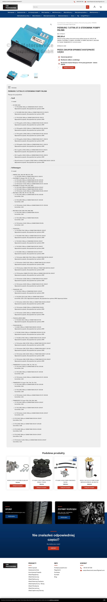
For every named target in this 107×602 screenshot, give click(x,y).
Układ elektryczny (68, 12)
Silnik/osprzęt (11, 12)
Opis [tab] (9, 87)
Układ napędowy (45, 12)
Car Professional (61, 22)
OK (104, 600)
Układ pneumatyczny (63, 15)
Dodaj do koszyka (69, 67)
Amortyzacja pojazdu (33, 12)
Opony (72, 15)
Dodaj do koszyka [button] (17, 485)
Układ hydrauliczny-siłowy (23, 15)
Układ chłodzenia (36, 15)
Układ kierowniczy (94, 12)
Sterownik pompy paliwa (85, 22)
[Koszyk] (101, 7)
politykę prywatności (54, 600)
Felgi (78, 15)
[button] (11, 12)
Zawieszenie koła (21, 12)
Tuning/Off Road (85, 15)
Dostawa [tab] (14, 87)
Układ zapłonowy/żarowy (49, 15)
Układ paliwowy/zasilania (81, 12)
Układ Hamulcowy (56, 12)
